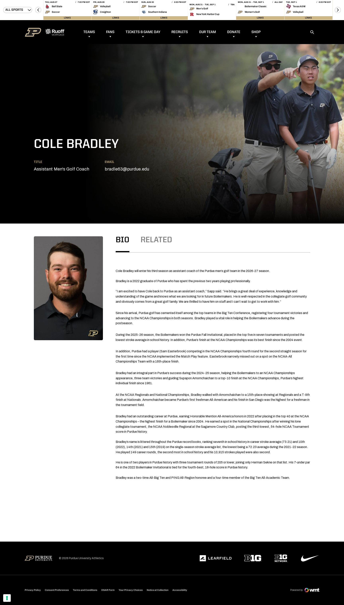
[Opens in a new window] (216, 558)
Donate (233, 32)
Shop (256, 32)
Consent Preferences (57, 590)
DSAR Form (108, 590)
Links (67, 18)
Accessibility (179, 589)
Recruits (179, 32)
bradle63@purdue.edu (127, 169)
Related (156, 240)
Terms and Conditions (85, 590)
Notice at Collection (157, 590)
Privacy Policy (33, 590)
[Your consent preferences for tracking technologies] (7, 598)
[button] (38, 10)
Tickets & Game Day (143, 32)
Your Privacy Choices (131, 590)
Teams (89, 32)
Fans (110, 32)
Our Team (207, 32)
